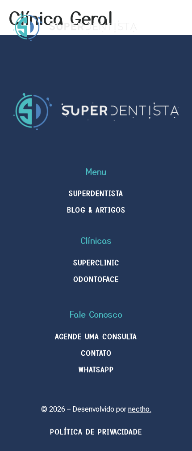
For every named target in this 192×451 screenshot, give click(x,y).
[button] (171, 27)
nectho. (139, 409)
